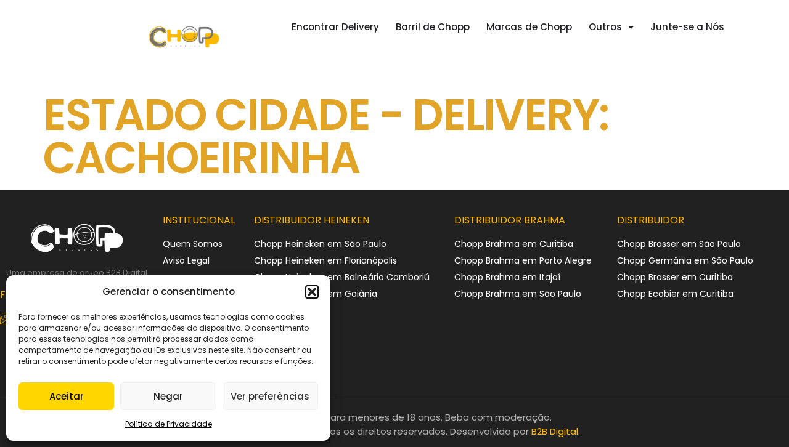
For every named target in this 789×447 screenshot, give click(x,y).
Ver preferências (270, 396)
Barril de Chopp (433, 26)
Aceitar (66, 396)
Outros (605, 26)
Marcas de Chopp (529, 26)
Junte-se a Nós (687, 26)
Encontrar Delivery (335, 26)
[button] (312, 292)
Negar (168, 396)
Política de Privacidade (168, 424)
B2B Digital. (555, 431)
